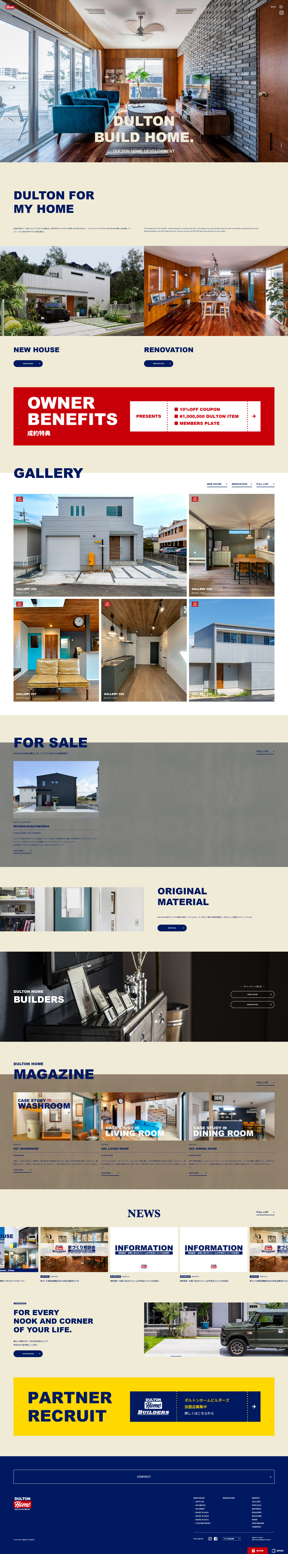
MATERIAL (256, 1509)
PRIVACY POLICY (257, 1537)
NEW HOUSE (199, 1498)
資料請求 (280, 1550)
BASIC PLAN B (202, 1516)
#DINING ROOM (195, 1155)
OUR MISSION (258, 1523)
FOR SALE (256, 1505)
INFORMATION (115, 1276)
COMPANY (256, 1527)
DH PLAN (200, 1502)
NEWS (255, 1520)
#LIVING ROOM (107, 1155)
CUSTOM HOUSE (203, 1523)
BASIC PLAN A (202, 1512)
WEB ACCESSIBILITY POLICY (261, 1539)
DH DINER (200, 1509)
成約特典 (259, 1550)
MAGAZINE (257, 1516)
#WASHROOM (19, 1155)
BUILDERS (45, 1276)
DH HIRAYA (201, 1505)
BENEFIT (256, 1498)
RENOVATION (229, 1498)
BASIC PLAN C (202, 1520)
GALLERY (256, 1502)
